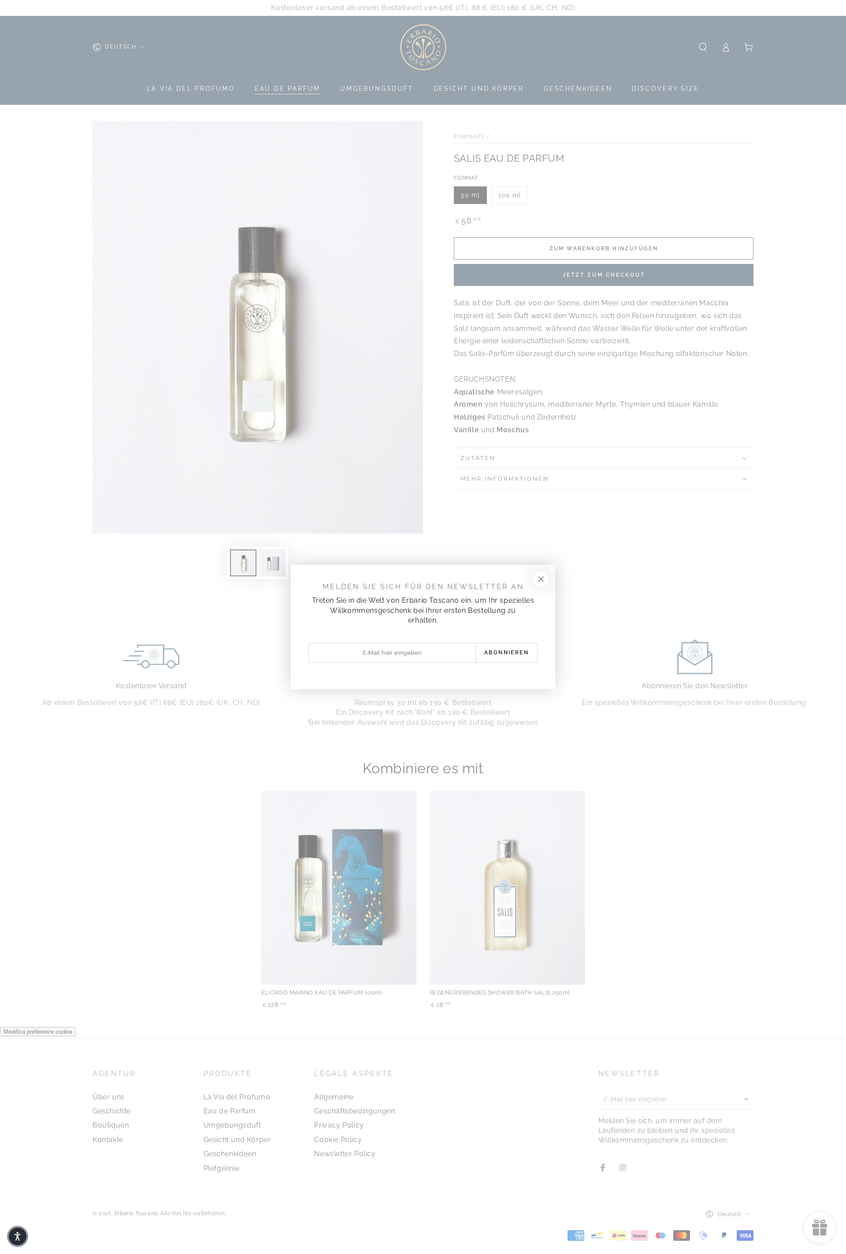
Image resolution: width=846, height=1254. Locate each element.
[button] (17, 1236)
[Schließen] (541, 579)
